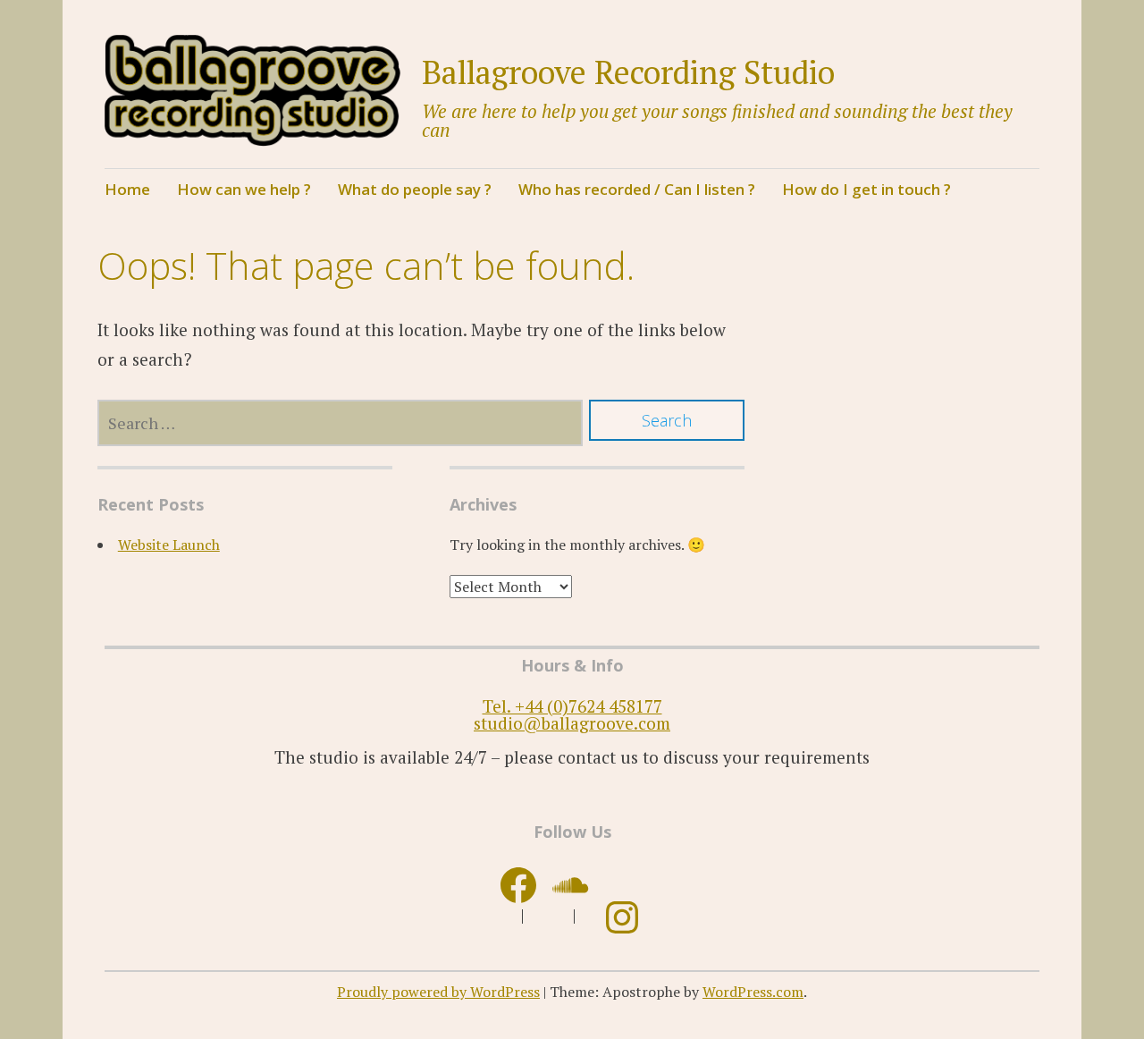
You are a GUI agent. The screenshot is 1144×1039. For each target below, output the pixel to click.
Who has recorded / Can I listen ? (636, 189)
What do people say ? (415, 189)
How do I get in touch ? (866, 189)
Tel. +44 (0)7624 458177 (572, 706)
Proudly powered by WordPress (438, 991)
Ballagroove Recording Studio (628, 72)
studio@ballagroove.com (572, 723)
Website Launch (169, 544)
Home (127, 189)
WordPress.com (752, 991)
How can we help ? (244, 189)
